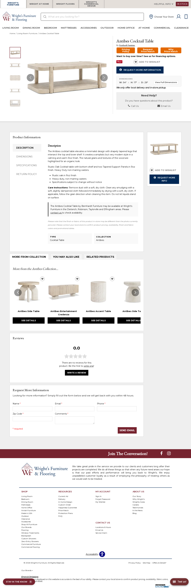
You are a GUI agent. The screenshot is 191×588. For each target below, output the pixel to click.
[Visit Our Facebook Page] (161, 453)
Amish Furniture (28, 510)
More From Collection (29, 256)
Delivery (61, 499)
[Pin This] (119, 62)
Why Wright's (139, 499)
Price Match (63, 510)
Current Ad (63, 496)
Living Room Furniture (27, 33)
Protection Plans (65, 513)
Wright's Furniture (13, 4)
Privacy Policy (134, 563)
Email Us (165, 106)
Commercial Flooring (30, 547)
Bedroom (50, 27)
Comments (61, 413)
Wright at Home (39, 4)
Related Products (100, 256)
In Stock (182, 4)
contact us (56, 212)
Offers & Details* (159, 563)
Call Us (135, 106)
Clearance (181, 27)
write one (89, 366)
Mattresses (69, 27)
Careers (136, 504)
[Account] (178, 16)
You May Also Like (66, 256)
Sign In (98, 496)
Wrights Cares (139, 502)
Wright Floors (65, 4)
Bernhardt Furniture (127, 45)
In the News (138, 510)
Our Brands (27, 570)
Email (58, 403)
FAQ (60, 516)
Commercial (162, 27)
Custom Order (64, 504)
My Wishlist (100, 502)
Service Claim (101, 533)
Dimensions (24, 156)
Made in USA (26, 513)
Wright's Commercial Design (91, 4)
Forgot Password (103, 499)
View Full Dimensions (166, 82)
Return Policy (26, 174)
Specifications (26, 165)
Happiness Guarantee (67, 507)
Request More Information (142, 69)
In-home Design (65, 502)
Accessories (89, 27)
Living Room (10, 27)
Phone (101, 403)
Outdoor (107, 27)
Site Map (146, 563)
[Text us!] (179, 582)
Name (17, 403)
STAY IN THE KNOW (18, 581)
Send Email (127, 430)
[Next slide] (135, 292)
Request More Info (166, 179)
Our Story (137, 496)
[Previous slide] (18, 292)
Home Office (126, 27)
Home (12, 33)
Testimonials (138, 507)
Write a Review (76, 372)
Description (25, 147)
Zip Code (18, 413)
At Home (144, 27)
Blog (135, 513)
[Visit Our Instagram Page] (169, 453)
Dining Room (31, 27)
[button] (161, 16)
